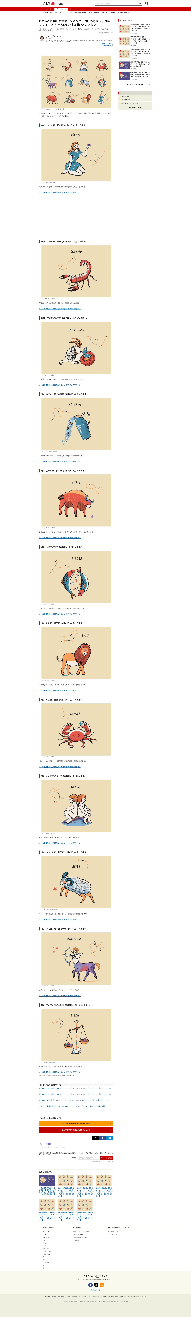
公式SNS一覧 (95, 1290)
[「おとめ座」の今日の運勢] (76, 180)
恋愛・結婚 (46, 1248)
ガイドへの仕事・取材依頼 (80, 1237)
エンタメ (46, 9)
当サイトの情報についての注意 (123, 1296)
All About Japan (112, 1234)
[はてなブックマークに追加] (109, 1138)
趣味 (61, 4)
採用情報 (54, 1296)
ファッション (46, 1262)
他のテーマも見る (135, 107)
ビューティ (46, 1240)
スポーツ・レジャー (74, 9)
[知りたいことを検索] (140, 4)
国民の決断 (76, 1240)
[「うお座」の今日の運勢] (76, 601)
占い (70, 12)
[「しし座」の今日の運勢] (76, 677)
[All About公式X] (96, 1285)
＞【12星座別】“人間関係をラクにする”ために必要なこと (60, 192)
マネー (44, 1234)
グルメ (44, 1265)
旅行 (44, 1257)
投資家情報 (61, 1296)
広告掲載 (67, 1296)
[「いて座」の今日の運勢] (76, 983)
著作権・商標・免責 (108, 1296)
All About (45, 12)
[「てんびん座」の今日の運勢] (76, 1059)
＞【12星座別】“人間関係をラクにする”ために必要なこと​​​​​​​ (60, 614)
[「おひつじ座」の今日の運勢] (76, 907)
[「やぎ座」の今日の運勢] (76, 372)
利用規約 (74, 1296)
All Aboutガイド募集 (78, 1234)
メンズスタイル (47, 1254)
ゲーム (52, 9)
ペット (83, 9)
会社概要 (47, 1296)
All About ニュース (113, 1231)
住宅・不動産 (46, 1231)
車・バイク (46, 1268)
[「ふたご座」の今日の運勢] (76, 830)
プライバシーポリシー (84, 1296)
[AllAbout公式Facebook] (90, 1285)
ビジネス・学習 (47, 1251)
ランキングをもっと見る (135, 84)
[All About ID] (146, 4)
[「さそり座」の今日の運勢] (76, 296)
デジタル (45, 1243)
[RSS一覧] (102, 1285)
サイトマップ (137, 1296)
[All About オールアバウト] (50, 4)
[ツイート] (95, 1138)
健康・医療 (46, 1237)
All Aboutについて (96, 1296)
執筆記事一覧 (107, 45)
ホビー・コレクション (61, 9)
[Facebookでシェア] (102, 1138)
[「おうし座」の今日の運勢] (76, 525)
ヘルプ (144, 1296)
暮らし (44, 1245)
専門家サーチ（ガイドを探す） (81, 1231)
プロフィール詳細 (106, 44)
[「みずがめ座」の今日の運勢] (76, 448)
